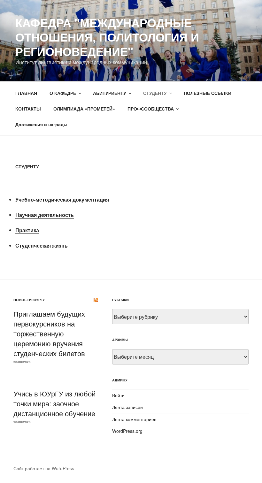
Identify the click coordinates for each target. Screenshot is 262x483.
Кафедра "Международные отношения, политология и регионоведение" (107, 36)
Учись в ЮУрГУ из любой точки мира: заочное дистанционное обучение (54, 403)
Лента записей (127, 407)
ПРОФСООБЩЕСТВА (150, 108)
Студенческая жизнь (41, 245)
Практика (27, 230)
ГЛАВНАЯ (26, 93)
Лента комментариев (134, 419)
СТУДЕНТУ (155, 93)
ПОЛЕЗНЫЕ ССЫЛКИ (207, 93)
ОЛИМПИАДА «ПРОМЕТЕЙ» (84, 108)
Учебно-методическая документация (62, 199)
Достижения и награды (41, 124)
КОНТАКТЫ (28, 108)
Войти (118, 395)
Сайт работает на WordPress (43, 468)
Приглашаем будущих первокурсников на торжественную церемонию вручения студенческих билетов (49, 333)
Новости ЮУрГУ (29, 299)
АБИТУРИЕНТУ (109, 93)
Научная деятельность (44, 214)
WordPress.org (127, 431)
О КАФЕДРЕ (63, 93)
